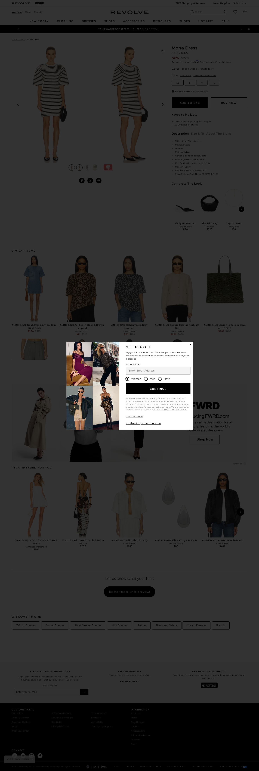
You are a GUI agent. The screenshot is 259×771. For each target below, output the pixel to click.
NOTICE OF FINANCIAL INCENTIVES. (170, 410)
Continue (158, 389)
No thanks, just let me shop (143, 423)
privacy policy (183, 407)
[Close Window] (190, 344)
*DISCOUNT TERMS (134, 416)
